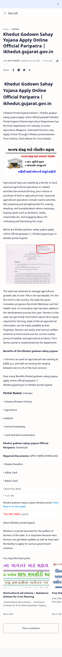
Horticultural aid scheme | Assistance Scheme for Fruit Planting (25, 594)
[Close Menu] (58, 4)
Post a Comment (31, 628)
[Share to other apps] (29, 70)
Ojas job (13, 13)
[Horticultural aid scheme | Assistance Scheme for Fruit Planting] (26, 576)
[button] (13, 70)
